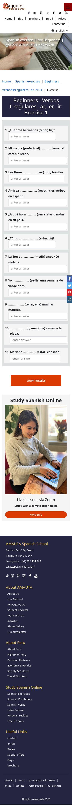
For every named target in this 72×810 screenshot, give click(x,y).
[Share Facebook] (69, 278)
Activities (12, 621)
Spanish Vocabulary (19, 699)
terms (21, 780)
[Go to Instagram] (12, 575)
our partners (54, 785)
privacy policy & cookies (42, 780)
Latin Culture (15, 710)
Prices (62, 18)
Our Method (15, 599)
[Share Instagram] (69, 299)
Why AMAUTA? (16, 604)
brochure (13, 765)
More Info (36, 514)
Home (8, 18)
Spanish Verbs (16, 704)
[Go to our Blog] (24, 575)
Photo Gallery (15, 626)
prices (7, 785)
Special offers (15, 754)
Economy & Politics (19, 665)
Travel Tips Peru (17, 676)
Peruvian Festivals (18, 660)
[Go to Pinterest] (18, 575)
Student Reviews (17, 610)
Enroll (49, 18)
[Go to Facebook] (29, 575)
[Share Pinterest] (69, 292)
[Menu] (68, 7)
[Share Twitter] (69, 285)
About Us (13, 593)
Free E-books (15, 721)
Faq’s (10, 760)
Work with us (15, 615)
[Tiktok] (7, 576)
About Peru (14, 649)
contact (12, 738)
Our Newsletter (16, 632)
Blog (20, 18)
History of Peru (16, 654)
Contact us (58, 24)
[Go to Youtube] (35, 575)
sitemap (8, 780)
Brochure (34, 18)
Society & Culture (18, 671)
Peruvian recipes (17, 715)
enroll (11, 743)
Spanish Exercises (18, 693)
